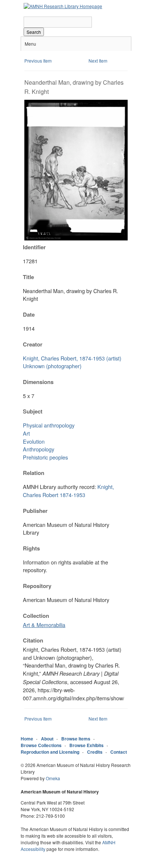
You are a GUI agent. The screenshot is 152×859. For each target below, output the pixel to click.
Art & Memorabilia (44, 625)
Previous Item (38, 60)
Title (28, 277)
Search (34, 32)
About (47, 738)
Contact (118, 752)
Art (26, 433)
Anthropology (38, 449)
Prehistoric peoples (45, 457)
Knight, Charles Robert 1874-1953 (68, 491)
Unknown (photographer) (52, 366)
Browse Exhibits (86, 745)
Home (27, 738)
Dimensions (38, 382)
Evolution (34, 441)
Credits (95, 752)
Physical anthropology (49, 425)
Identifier (34, 247)
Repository (37, 586)
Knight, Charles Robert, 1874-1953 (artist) (72, 358)
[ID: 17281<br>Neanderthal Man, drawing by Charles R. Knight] (76, 238)
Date (29, 314)
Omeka (53, 778)
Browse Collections (41, 745)
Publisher (35, 511)
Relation (33, 473)
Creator (32, 344)
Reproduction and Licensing (50, 752)
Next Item (98, 60)
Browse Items (75, 738)
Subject (32, 411)
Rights (31, 548)
